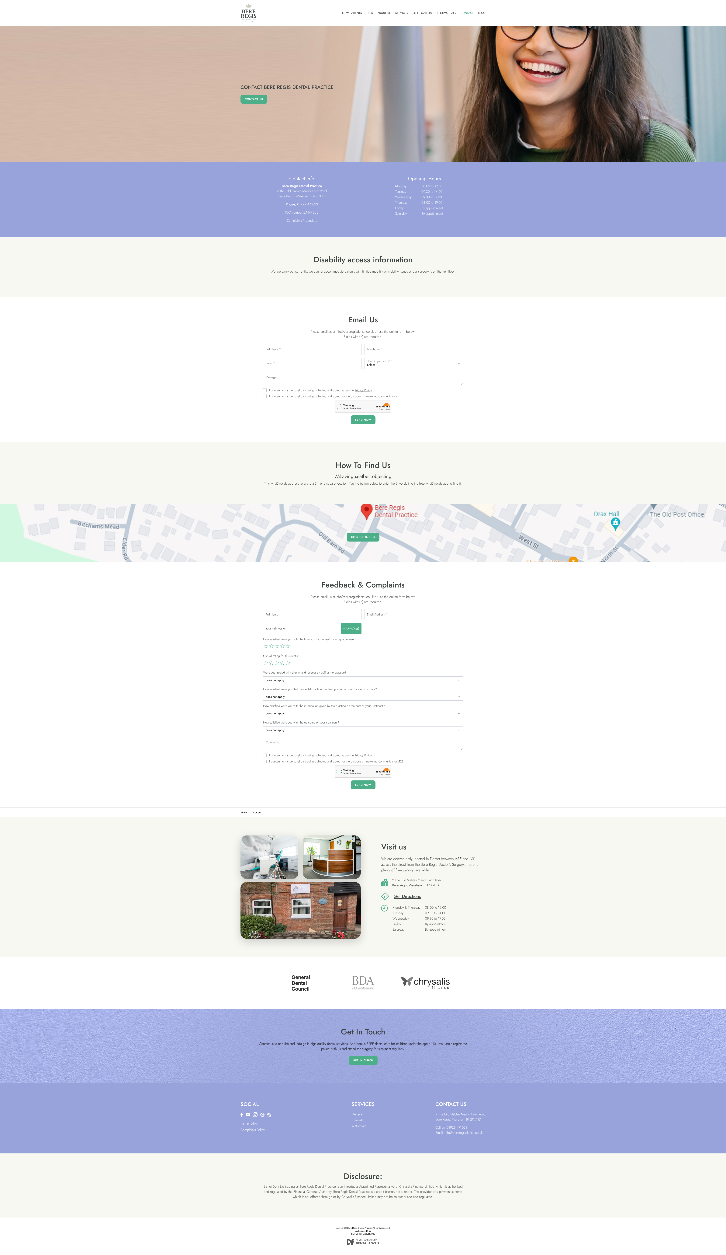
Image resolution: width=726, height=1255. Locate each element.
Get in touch (363, 1060)
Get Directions (407, 896)
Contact (467, 13)
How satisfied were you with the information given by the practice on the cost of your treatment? (324, 706)
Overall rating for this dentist (281, 656)
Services (401, 13)
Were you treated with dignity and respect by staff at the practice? (304, 672)
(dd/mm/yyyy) (351, 628)
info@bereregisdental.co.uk (355, 331)
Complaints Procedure (301, 220)
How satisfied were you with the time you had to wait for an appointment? (309, 639)
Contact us (254, 99)
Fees (370, 13)
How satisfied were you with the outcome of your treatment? (301, 722)
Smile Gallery (423, 13)
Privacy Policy (363, 390)
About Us (384, 13)
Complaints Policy (252, 1129)
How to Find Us (363, 537)
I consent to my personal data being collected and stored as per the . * (322, 390)
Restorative (358, 1126)
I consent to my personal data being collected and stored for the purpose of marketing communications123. (336, 762)
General (357, 1114)
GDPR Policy (249, 1123)
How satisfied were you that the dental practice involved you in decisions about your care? (320, 689)
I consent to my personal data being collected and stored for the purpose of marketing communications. (334, 397)
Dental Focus (367, 1243)
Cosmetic (357, 1120)
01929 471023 (307, 204)
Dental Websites (365, 1240)
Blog (482, 13)
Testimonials (446, 13)
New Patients (352, 13)
